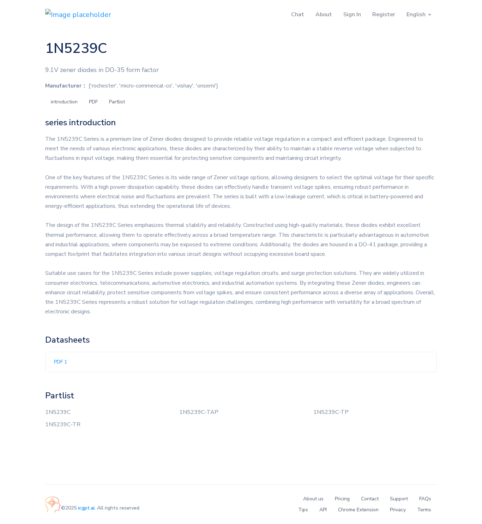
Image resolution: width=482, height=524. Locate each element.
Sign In (352, 14)
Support (399, 498)
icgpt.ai (86, 508)
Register (383, 14)
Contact (370, 498)
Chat (297, 14)
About (323, 14)
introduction (64, 101)
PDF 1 (60, 362)
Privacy (398, 509)
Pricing (342, 498)
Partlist (117, 101)
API (323, 509)
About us (313, 498)
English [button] (416, 14)
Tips (303, 509)
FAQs (425, 498)
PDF (93, 101)
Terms (424, 509)
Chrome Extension (358, 509)
